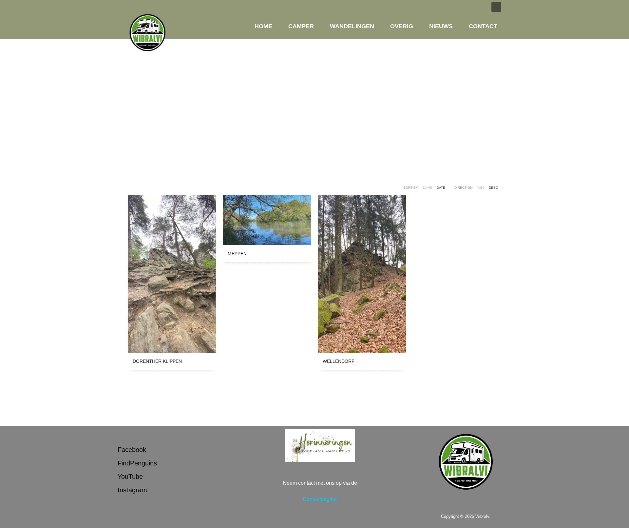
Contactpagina (320, 499)
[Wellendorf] (362, 274)
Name (427, 187)
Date (441, 187)
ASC (481, 187)
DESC (493, 187)
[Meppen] (267, 220)
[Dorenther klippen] (172, 274)
